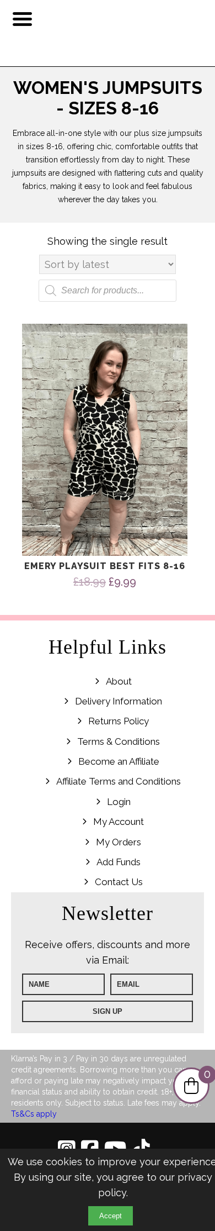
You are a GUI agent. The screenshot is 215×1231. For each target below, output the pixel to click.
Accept (110, 1216)
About (119, 681)
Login (119, 801)
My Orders (118, 842)
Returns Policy (118, 721)
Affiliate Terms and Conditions (118, 781)
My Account (118, 821)
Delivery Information (118, 701)
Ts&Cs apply (34, 1113)
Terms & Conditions (118, 741)
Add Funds (118, 861)
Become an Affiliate (118, 761)
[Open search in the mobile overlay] (107, 291)
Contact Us (119, 881)
